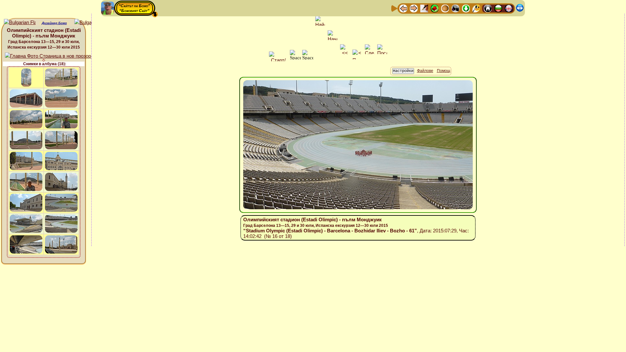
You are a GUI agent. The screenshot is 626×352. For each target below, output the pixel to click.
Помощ (443, 70)
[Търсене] (476, 8)
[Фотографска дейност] (455, 8)
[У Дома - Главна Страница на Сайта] (488, 8)
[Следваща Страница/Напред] (414, 8)
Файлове (425, 70)
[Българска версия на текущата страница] (90, 23)
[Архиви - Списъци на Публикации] (424, 8)
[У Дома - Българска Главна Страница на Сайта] (498, 8)
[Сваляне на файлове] (466, 8)
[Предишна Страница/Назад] (403, 8)
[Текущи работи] (445, 8)
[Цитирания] (435, 8)
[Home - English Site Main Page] (509, 8)
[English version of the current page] (19, 23)
